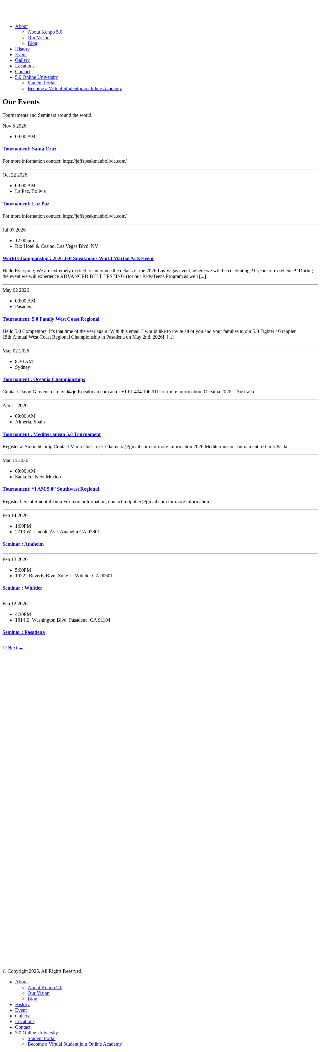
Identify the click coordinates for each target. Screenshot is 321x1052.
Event (21, 54)
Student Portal (41, 82)
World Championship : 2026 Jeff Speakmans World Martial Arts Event (78, 258)
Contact (22, 71)
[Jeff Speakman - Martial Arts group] (39, 15)
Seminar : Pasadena (24, 632)
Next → (16, 647)
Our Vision (39, 37)
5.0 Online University (36, 77)
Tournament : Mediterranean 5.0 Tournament (52, 434)
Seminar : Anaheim (23, 544)
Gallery (22, 60)
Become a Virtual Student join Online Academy (75, 88)
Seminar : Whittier (22, 588)
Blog (32, 43)
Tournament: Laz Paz (26, 203)
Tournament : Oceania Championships (44, 379)
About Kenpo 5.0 (45, 32)
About (21, 26)
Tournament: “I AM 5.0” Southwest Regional (51, 489)
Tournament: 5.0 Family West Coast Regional (51, 319)
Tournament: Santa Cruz (29, 148)
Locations (24, 65)
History (22, 49)
